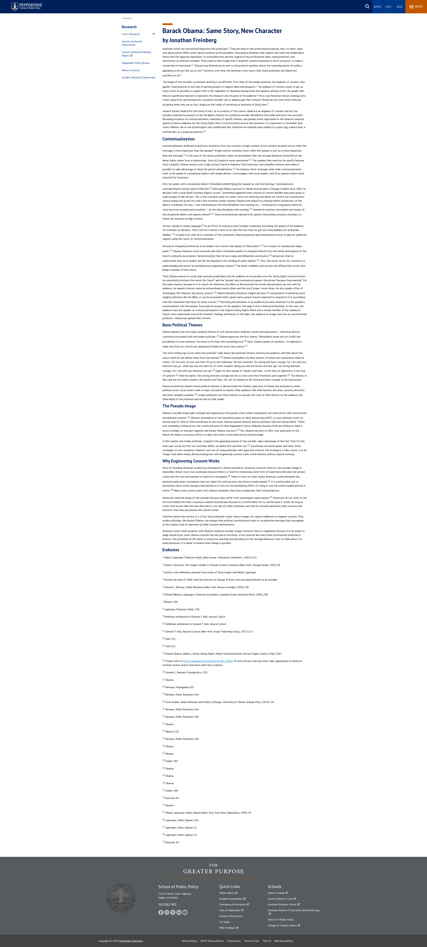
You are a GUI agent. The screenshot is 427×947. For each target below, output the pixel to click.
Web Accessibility (283, 940)
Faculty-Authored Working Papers (136, 53)
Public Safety (226, 892)
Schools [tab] (274, 886)
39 (271, 496)
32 (196, 394)
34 (238, 429)
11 (250, 159)
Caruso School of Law (280, 898)
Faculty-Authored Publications (132, 43)
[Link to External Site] (213, 870)
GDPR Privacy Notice (212, 940)
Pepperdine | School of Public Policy (23, 4)
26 (245, 340)
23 (215, 292)
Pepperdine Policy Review (136, 63)
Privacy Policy (189, 940)
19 (171, 250)
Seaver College (276, 892)
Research (129, 26)
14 (251, 208)
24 (219, 301)
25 (218, 335)
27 (246, 345)
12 (234, 168)
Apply (377, 6)
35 (249, 445)
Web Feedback (227, 927)
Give (399, 6)
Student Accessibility (230, 898)
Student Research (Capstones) (138, 77)
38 (172, 489)
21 (258, 259)
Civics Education (131, 34)
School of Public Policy (280, 919)
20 (270, 255)
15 (212, 213)
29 (213, 369)
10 (184, 154)
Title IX (266, 940)
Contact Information (231, 916)
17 (174, 233)
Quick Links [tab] (229, 886)
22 (235, 264)
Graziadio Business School (282, 904)
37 (269, 480)
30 (177, 374)
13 (210, 187)
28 (221, 356)
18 (262, 245)
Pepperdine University (131, 940)
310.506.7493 (167, 904)
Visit (388, 6)
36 (229, 475)
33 (189, 416)
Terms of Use (251, 940)
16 (203, 225)
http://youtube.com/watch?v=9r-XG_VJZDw (208, 661)
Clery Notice (234, 940)
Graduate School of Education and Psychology (294, 910)
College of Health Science (282, 925)
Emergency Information (232, 904)
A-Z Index (224, 921)
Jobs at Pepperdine (229, 910)
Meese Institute (131, 70)
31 (289, 374)
